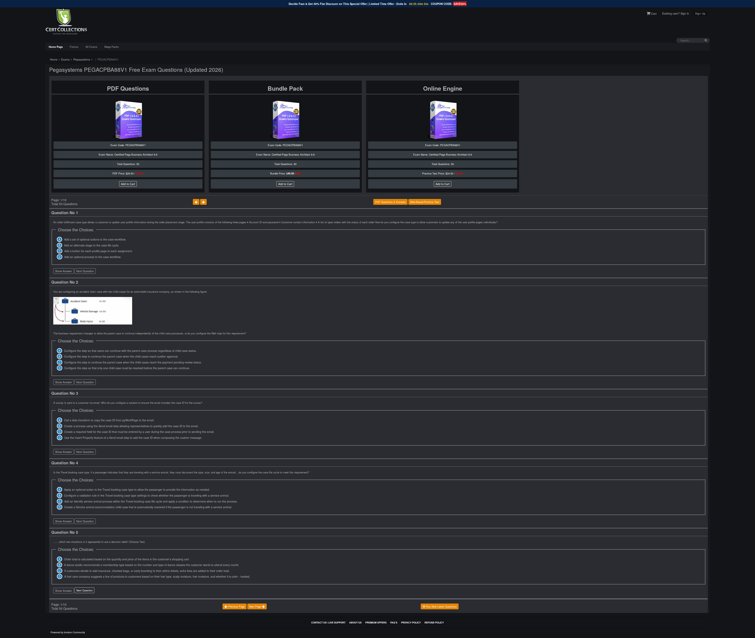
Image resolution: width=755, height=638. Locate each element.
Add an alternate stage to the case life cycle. (91, 245)
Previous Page (236, 606)
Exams (65, 59)
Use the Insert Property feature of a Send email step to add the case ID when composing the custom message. (133, 438)
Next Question (85, 271)
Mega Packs (111, 47)
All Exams (91, 47)
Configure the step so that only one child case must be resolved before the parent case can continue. (127, 368)
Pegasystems (81, 59)
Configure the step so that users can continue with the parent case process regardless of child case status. (130, 351)
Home (53, 59)
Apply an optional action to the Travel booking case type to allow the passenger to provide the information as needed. (137, 489)
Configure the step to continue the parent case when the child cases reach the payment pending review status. (133, 362)
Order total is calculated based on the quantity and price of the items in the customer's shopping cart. (127, 559)
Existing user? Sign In (675, 13)
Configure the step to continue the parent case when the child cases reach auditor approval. (121, 356)
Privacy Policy (411, 622)
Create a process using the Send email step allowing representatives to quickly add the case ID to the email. (131, 426)
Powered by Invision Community (68, 632)
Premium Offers (376, 622)
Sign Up (700, 13)
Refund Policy (434, 622)
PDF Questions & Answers (390, 202)
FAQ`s (393, 622)
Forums (74, 47)
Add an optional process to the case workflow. (92, 257)
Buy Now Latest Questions (441, 606)
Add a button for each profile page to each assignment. (98, 251)
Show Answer (63, 271)
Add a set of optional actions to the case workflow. (95, 239)
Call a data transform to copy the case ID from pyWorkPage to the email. (109, 420)
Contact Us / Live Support (328, 622)
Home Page (56, 47)
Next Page (255, 606)
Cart (653, 14)
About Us (355, 622)
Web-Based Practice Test (424, 202)
